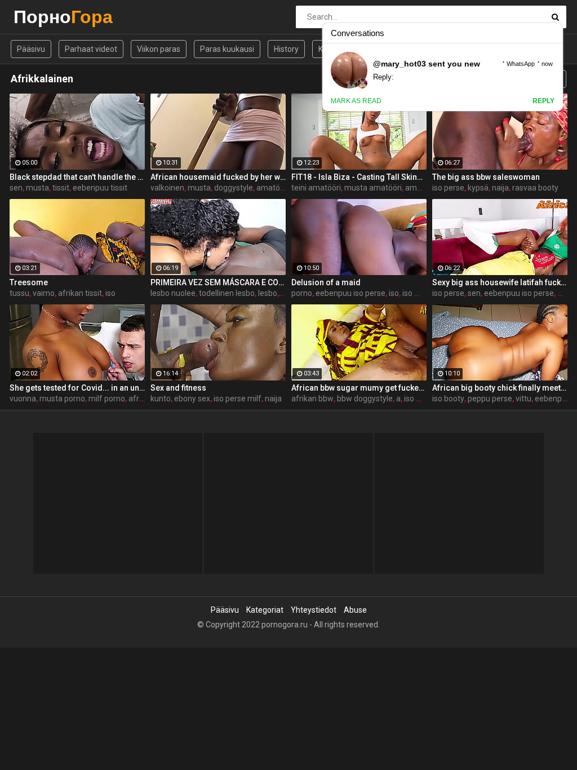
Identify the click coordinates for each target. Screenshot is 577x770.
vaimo (44, 293)
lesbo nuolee (173, 293)
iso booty (448, 398)
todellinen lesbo (227, 293)
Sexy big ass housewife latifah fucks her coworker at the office (499, 282)
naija (500, 187)
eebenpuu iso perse (350, 293)
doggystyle (233, 187)
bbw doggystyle (365, 398)
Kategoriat (264, 609)
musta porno (62, 398)
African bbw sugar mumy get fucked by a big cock (359, 387)
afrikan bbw (312, 398)
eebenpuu (553, 398)
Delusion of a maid (326, 282)
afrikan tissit (80, 293)
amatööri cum (281, 187)
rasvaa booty (535, 187)
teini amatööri (316, 187)
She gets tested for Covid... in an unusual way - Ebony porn (77, 387)
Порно (43, 17)
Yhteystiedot (313, 609)
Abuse (355, 609)
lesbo (267, 293)
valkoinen (167, 187)
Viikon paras (158, 49)
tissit (60, 187)
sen (16, 187)
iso (110, 293)
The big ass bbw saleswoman (486, 177)
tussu (19, 293)
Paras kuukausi (227, 49)
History (286, 49)
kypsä (478, 187)
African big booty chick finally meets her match (499, 387)
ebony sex (192, 398)
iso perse (448, 187)
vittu (523, 398)
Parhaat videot (91, 49)
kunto (160, 398)
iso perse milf (237, 398)
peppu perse (490, 398)
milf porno (106, 398)
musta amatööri (373, 187)
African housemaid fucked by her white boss (218, 177)
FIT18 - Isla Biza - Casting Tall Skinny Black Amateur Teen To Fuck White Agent (359, 177)
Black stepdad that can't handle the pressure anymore (77, 177)
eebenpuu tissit (100, 187)
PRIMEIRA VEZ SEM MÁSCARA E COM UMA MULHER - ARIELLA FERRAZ (218, 282)
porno (301, 293)
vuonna (23, 398)
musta (37, 187)
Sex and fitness (178, 387)
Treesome (29, 282)
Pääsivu (31, 49)
